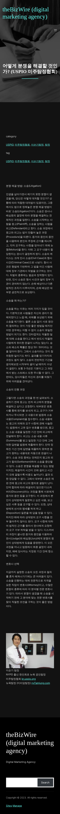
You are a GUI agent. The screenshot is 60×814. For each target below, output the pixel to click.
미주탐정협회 (22, 144)
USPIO (10, 144)
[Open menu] (56, 30)
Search (45, 782)
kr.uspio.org (29, 678)
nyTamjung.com (41, 683)
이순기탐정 (37, 144)
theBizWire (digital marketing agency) (30, 742)
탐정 (47, 144)
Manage (17, 805)
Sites (9, 805)
